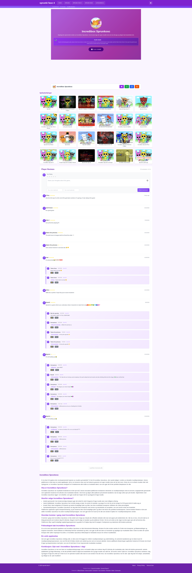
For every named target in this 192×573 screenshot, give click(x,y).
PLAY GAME (97, 49)
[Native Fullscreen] (126, 86)
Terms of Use (150, 565)
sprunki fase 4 (47, 3)
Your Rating (49, 174)
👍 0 (52, 398)
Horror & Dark (88, 570)
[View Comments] (121, 86)
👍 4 (52, 282)
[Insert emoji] (147, 180)
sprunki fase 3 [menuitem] (77, 3)
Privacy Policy (141, 565)
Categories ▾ (100, 3)
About (133, 565)
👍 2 (52, 272)
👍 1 (52, 379)
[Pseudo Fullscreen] (132, 86)
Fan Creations (102, 570)
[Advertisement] (96, 71)
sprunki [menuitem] (67, 3)
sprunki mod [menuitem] (89, 3)
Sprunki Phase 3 (105, 568)
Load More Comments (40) (96, 468)
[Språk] (150, 2)
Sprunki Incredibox (95, 568)
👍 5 (52, 317)
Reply (53, 201)
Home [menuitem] (60, 3)
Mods (113, 570)
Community (118, 570)
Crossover (95, 570)
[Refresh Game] (137, 86)
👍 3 (52, 337)
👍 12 (52, 369)
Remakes (108, 570)
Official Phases (80, 570)
